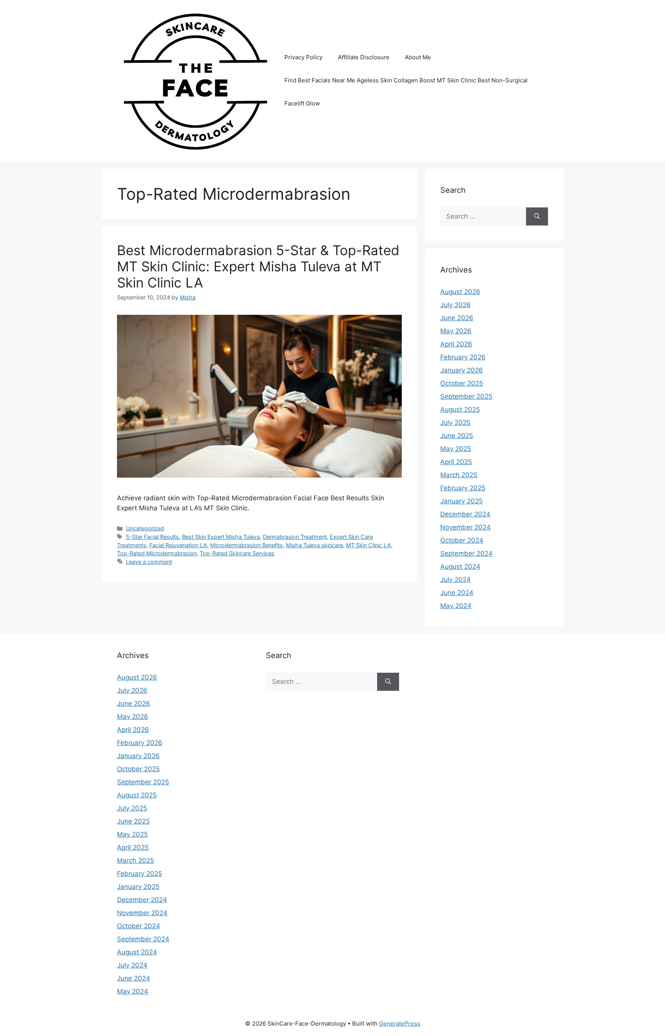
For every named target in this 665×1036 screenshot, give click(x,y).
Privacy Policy (303, 57)
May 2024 (455, 606)
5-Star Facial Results (152, 536)
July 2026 (455, 305)
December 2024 (465, 514)
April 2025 (456, 462)
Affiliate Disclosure (363, 57)
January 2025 (461, 501)
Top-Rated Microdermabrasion (157, 553)
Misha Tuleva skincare (314, 545)
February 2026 (463, 357)
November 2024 (465, 527)
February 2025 (462, 488)
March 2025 (458, 475)
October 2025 (461, 383)
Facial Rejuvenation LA (178, 545)
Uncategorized (145, 528)
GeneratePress (399, 1023)
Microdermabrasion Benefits (246, 545)
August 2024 (460, 566)
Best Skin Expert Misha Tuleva (221, 536)
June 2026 (456, 318)
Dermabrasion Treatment (295, 536)
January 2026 (461, 370)
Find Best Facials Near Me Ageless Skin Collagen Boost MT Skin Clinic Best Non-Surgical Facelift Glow (406, 92)
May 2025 (455, 449)
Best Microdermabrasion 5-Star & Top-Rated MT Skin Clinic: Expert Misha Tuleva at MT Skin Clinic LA (258, 266)
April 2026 (456, 344)
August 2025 (460, 409)
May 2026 (455, 331)
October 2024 (461, 540)
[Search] (537, 216)
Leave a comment (149, 561)
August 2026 (460, 292)
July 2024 (455, 579)
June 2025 (456, 435)
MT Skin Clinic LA (368, 545)
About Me (418, 57)
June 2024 (456, 593)
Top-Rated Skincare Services (237, 553)
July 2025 (455, 422)
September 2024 (466, 553)
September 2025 (466, 396)
